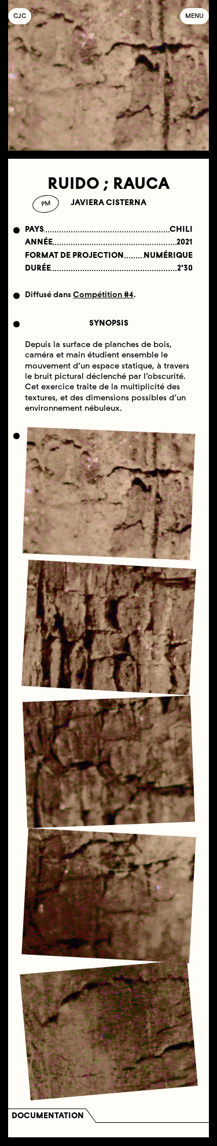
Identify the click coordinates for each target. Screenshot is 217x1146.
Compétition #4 (103, 295)
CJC (22, 16)
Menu (194, 16)
